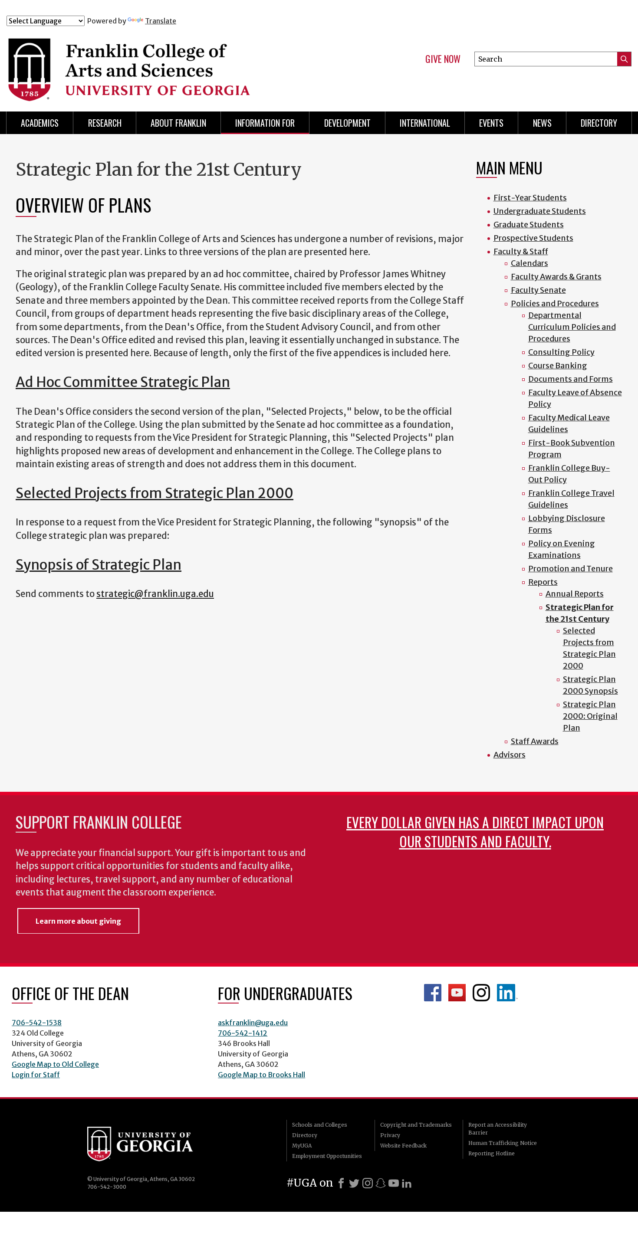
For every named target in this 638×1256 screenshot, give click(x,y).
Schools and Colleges (319, 1125)
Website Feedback (403, 1145)
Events (491, 122)
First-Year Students (530, 198)
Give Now (442, 59)
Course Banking (557, 366)
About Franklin (178, 122)
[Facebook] (341, 1183)
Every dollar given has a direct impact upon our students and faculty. (475, 831)
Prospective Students (533, 238)
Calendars (529, 263)
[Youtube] (393, 1183)
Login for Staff (36, 1074)
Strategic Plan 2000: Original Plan (590, 716)
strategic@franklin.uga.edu (155, 594)
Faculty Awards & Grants (556, 277)
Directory (599, 122)
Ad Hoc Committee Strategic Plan (123, 382)
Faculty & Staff (520, 251)
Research (105, 122)
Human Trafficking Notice (502, 1143)
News (542, 122)
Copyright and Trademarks (416, 1125)
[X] (354, 1183)
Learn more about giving (78, 921)
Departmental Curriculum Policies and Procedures (572, 327)
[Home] (180, 64)
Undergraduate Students (539, 211)
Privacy (390, 1135)
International (425, 122)
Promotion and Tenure (570, 569)
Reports (543, 582)
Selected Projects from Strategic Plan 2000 (154, 493)
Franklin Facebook (432, 992)
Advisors (509, 755)
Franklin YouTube (457, 992)
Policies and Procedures (555, 303)
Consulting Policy (561, 352)
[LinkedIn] (406, 1183)
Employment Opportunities (327, 1156)
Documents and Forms (570, 379)
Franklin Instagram (481, 992)
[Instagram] (367, 1183)
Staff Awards (535, 741)
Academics (40, 122)
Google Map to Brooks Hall (261, 1074)
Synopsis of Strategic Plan (98, 565)
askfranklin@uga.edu (253, 1022)
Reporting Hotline (491, 1153)
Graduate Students (528, 225)
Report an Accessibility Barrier (497, 1129)
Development (347, 122)
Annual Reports (575, 594)
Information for (265, 122)
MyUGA (302, 1145)
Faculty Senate (538, 290)
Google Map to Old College (55, 1064)
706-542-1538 (37, 1022)
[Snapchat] (380, 1183)
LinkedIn (507, 992)
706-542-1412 (242, 1033)
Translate (160, 20)
